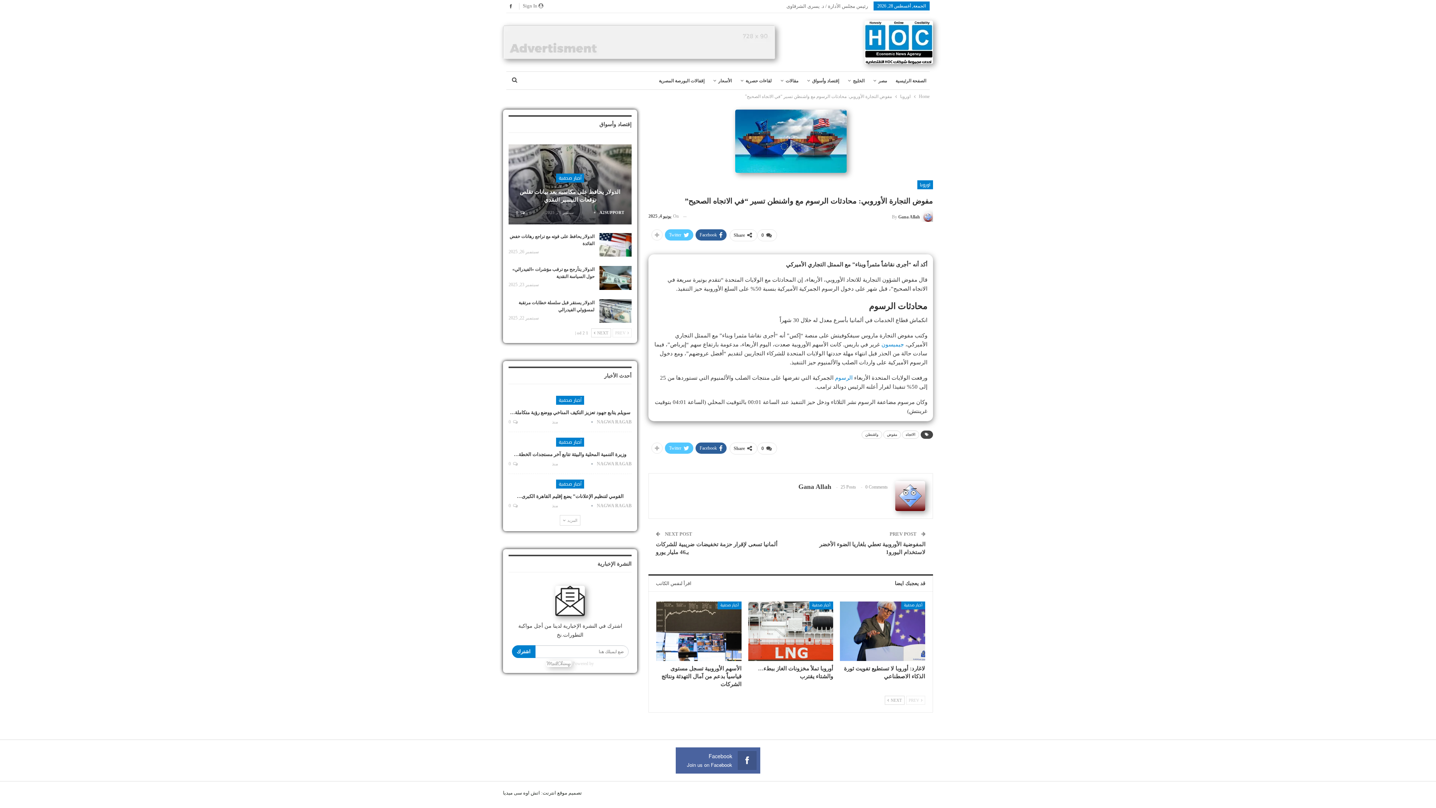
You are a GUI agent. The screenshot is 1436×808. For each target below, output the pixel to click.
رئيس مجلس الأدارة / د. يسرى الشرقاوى (827, 6)
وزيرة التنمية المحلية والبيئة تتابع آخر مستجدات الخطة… (570, 454)
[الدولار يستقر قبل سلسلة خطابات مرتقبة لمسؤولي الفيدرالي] (615, 311)
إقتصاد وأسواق (825, 80)
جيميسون (892, 345)
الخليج (859, 80)
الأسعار (725, 80)
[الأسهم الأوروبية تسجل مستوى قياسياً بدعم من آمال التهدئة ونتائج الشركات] (699, 631)
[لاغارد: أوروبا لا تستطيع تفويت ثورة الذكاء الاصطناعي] (882, 631)
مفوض (892, 434)
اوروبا (925, 185)
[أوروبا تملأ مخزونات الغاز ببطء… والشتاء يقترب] (791, 631)
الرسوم (844, 378)
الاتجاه (910, 434)
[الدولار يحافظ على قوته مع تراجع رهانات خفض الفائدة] (615, 245)
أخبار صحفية (913, 605)
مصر (882, 80)
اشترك (524, 651)
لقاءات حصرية (759, 80)
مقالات (792, 80)
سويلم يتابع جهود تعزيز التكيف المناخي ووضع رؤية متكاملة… (570, 412)
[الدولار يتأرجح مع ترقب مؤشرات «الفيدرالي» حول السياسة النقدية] (615, 278)
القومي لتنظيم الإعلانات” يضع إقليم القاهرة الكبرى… (570, 496)
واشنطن (871, 434)
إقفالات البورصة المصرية (682, 80)
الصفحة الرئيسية (911, 80)
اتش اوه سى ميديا (521, 793)
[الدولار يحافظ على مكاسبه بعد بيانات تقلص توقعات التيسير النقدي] (570, 184)
